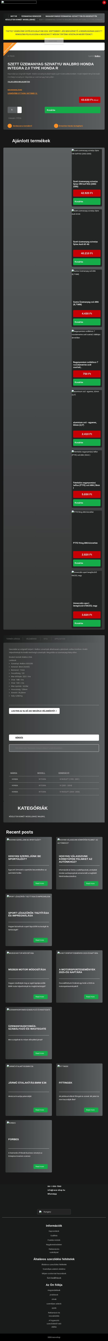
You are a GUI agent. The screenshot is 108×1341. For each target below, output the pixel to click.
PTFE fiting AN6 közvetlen (85, 543)
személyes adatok (54, 1304)
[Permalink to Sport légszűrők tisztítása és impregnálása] (28, 896)
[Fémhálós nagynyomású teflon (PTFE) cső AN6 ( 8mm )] (87, 465)
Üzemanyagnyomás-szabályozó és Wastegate (27, 1027)
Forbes (13, 1139)
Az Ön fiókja (93, 3)
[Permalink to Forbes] (28, 1123)
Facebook (49, 1204)
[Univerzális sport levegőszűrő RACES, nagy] (87, 586)
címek (54, 1299)
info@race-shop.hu (56, 1190)
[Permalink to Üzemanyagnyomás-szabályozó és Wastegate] (28, 1010)
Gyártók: (91, 56)
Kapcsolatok (54, 1231)
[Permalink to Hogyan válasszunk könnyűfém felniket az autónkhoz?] (79, 841)
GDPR (54, 1308)
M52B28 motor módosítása (27, 969)
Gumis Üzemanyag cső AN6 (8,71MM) (86, 303)
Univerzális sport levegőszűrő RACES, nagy (85, 604)
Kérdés (19, 738)
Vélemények (31, 639)
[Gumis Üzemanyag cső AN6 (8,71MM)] (87, 285)
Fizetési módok (54, 1240)
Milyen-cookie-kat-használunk (54, 1273)
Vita (46, 639)
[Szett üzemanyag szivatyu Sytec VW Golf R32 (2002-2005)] (87, 164)
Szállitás (54, 1236)
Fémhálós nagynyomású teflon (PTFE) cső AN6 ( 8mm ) (86, 485)
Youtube (59, 1204)
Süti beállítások (54, 1278)
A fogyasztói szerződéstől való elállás (54, 1323)
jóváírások (54, 1295)
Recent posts (19, 832)
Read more (40, 883)
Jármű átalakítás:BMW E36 (27, 1082)
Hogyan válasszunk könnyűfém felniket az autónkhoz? (75, 859)
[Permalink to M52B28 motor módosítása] (28, 953)
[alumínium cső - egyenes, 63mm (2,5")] (87, 405)
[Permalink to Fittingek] (79, 1066)
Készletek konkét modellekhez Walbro (27, 817)
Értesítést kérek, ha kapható (71, 126)
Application (60, 639)
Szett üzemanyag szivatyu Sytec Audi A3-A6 (85, 243)
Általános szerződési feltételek (54, 1264)
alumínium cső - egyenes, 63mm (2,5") (85, 423)
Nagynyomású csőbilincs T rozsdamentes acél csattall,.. (85, 364)
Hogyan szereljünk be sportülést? (24, 857)
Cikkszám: (12, 118)
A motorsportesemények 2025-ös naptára (77, 971)
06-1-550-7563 (54, 1186)
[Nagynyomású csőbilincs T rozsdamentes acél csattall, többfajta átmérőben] (87, 345)
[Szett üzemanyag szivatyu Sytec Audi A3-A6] (87, 224)
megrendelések (54, 1290)
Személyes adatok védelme (54, 1269)
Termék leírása (13, 639)
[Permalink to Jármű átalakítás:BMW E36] (28, 1066)
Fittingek (65, 1082)
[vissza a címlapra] (5, 16)
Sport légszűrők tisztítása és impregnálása (28, 914)
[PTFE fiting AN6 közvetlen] (87, 526)
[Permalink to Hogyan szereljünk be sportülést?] (28, 840)
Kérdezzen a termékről (22, 126)
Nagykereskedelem (54, 1245)
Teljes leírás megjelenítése (19, 82)
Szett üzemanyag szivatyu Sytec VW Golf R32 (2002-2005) (85, 184)
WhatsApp (52, 1194)
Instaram (54, 1204)
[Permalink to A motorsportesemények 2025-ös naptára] (79, 953)
